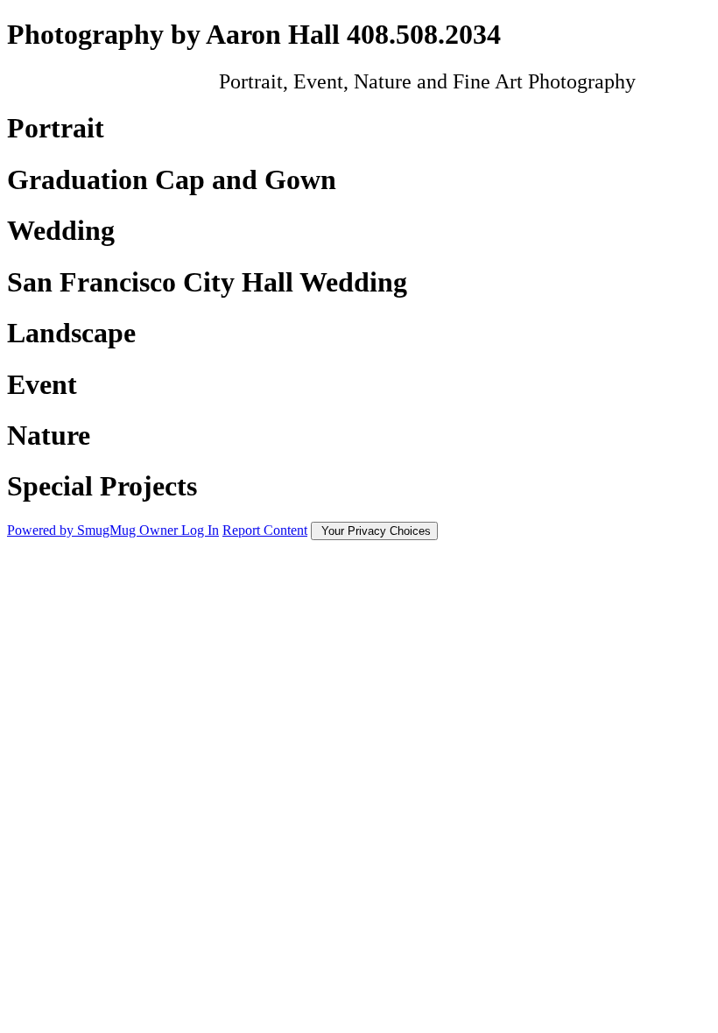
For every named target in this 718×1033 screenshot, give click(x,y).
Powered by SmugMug (73, 530)
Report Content (264, 530)
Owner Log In (179, 530)
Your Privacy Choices (374, 531)
